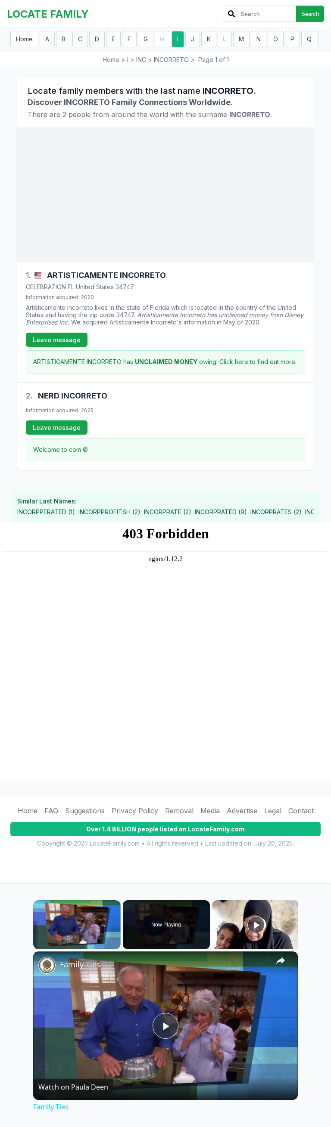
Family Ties (80, 964)
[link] (47, 965)
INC (141, 59)
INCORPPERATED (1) (46, 512)
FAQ (51, 810)
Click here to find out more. (258, 361)
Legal (272, 810)
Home (24, 39)
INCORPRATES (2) (276, 512)
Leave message (57, 339)
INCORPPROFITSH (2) (109, 512)
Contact (301, 810)
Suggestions (85, 810)
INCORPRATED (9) (221, 512)
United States (95, 286)
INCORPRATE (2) (167, 512)
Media (210, 810)
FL (71, 286)
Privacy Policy (135, 810)
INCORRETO (171, 59)
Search (310, 14)
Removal (179, 810)
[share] (280, 960)
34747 (125, 286)
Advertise (242, 810)
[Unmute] (49, 944)
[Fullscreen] (115, 944)
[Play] (38, 944)
